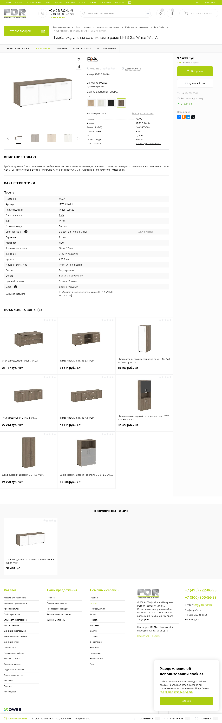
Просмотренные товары (111, 511)
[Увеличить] (43, 92)
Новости (58, 2)
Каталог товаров (19, 31)
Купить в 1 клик (197, 83)
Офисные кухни (11, 642)
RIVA (138, 131)
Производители (33, 2)
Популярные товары (57, 603)
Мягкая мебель (11, 625)
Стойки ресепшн (12, 614)
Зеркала (8, 686)
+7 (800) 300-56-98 (61, 718)
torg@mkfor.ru (202, 605)
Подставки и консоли (14, 669)
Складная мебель (12, 664)
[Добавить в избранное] (79, 59)
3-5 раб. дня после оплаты (148, 143)
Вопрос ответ (96, 658)
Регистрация (210, 2)
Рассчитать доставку (192, 98)
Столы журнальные (13, 675)
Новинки (51, 597)
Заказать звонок (57, 17)
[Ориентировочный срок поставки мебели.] (25, 231)
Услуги (82, 2)
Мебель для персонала (15, 597)
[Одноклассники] (184, 117)
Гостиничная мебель (14, 653)
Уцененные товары (56, 620)
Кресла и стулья (12, 609)
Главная (7, 2)
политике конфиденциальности (176, 691)
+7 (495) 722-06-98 (41, 718)
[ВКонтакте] (179, 117)
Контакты (119, 2)
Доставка (70, 2)
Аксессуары (10, 691)
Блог (92, 664)
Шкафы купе (10, 647)
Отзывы (92, 2)
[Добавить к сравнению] (79, 67)
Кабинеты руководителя (15, 603)
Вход (198, 2)
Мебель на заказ (12, 658)
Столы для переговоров (15, 620)
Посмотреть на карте (148, 636)
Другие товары (145, 232)
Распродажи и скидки (57, 609)
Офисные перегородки (15, 631)
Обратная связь (17, 718)
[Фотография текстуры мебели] (15, 286)
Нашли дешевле (189, 93)
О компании (105, 2)
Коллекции (95, 653)
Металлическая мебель (15, 636)
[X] (193, 117)
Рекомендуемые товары (59, 614)
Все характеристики (142, 113)
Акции (48, 2)
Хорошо (186, 701)
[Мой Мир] (188, 117)
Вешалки (8, 680)
